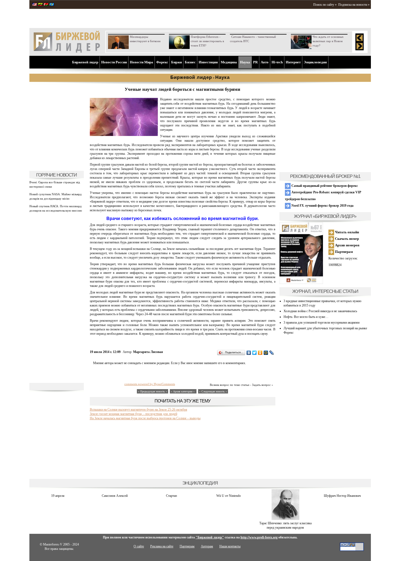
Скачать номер (346, 239)
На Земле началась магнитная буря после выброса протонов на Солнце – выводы (145, 418)
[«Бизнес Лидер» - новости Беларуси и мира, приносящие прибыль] (46, 5)
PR (255, 62)
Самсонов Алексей (115, 496)
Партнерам (343, 252)
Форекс (162, 62)
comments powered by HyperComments (149, 384)
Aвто (265, 62)
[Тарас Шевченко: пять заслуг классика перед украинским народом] (285, 519)
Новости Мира (141, 62)
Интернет (293, 62)
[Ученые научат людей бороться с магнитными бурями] (124, 135)
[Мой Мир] (266, 352)
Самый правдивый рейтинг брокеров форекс (324, 186)
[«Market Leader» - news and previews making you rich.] (34, 5)
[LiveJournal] (272, 352)
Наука (245, 62)
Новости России (114, 62)
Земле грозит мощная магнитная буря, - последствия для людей (133, 414)
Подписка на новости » (354, 5)
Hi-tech (277, 62)
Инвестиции (208, 62)
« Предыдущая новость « (152, 391)
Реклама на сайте (161, 546)
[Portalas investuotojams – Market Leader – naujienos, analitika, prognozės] (40, 5)
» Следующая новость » (213, 391)
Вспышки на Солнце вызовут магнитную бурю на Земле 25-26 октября (138, 409)
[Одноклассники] (260, 352)
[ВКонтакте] (249, 352)
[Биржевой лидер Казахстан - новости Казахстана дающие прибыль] (51, 5)
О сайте (139, 546)
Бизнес (190, 62)
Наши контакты (230, 546)
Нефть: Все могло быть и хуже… (306, 317)
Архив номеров (346, 245)
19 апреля (57, 496)
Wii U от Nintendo (228, 496)
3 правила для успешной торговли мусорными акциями (321, 322)
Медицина (229, 62)
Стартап (171, 496)
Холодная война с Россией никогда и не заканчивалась (320, 311)
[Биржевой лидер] (66, 52)
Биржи (176, 62)
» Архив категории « (183, 391)
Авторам (207, 546)
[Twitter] (254, 352)
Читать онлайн (346, 232)
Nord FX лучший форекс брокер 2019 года (322, 205)
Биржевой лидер (85, 62)
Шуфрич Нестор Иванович (342, 496)
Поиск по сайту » (325, 5)
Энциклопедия (315, 62)
